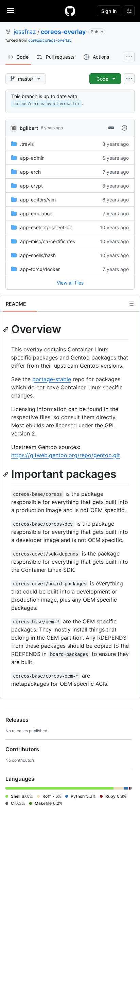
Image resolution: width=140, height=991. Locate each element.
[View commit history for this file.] (124, 128)
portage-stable (51, 379)
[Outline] (131, 303)
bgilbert (29, 128)
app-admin (32, 158)
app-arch (30, 172)
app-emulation (36, 213)
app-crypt (31, 186)
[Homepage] (70, 10)
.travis (27, 144)
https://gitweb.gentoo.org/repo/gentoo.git (65, 455)
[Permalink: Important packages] (6, 474)
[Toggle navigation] (10, 10)
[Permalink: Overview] (6, 329)
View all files (70, 283)
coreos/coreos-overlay (50, 40)
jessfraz (25, 31)
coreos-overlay (63, 31)
